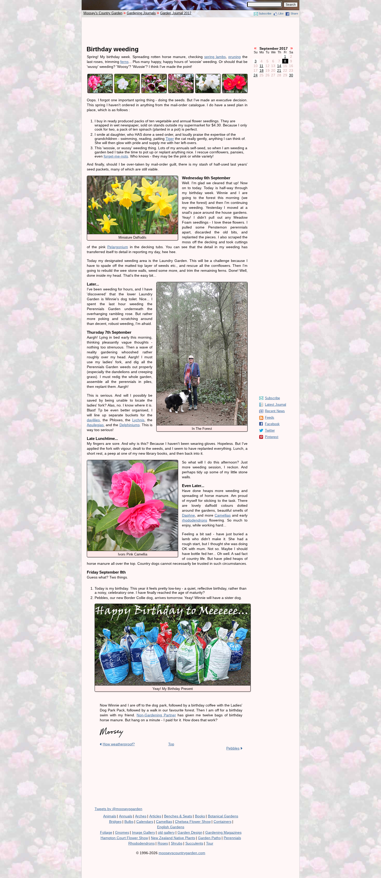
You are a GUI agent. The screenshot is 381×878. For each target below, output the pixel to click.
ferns (124, 62)
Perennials (232, 838)
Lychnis (138, 420)
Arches (140, 816)
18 (261, 70)
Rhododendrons (141, 843)
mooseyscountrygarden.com (182, 853)
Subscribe (265, 13)
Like (281, 13)
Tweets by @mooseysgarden (118, 809)
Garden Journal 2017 (175, 13)
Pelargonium (117, 247)
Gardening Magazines (223, 832)
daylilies (93, 420)
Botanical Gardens (223, 816)
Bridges (115, 821)
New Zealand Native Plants (173, 838)
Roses (163, 843)
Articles (155, 816)
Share (294, 13)
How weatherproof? (119, 744)
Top (171, 744)
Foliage (106, 832)
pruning (234, 57)
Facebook (272, 424)
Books (200, 816)
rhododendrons (194, 520)
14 (279, 66)
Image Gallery (143, 832)
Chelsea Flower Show (193, 821)
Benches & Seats (178, 816)
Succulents (194, 843)
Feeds (269, 417)
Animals (109, 816)
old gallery (166, 832)
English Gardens (170, 827)
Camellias (223, 515)
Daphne (188, 515)
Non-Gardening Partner (156, 715)
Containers (222, 821)
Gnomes (122, 832)
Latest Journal (275, 404)
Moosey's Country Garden (102, 13)
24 (255, 75)
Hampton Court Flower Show (124, 838)
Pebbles (232, 748)
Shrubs (176, 843)
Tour (209, 843)
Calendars (144, 821)
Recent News (275, 411)
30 (291, 75)
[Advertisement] (190, 31)
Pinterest (271, 437)
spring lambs (215, 57)
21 (279, 70)
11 (261, 66)
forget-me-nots (116, 156)
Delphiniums (129, 425)
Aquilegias (95, 425)
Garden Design (190, 832)
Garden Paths (209, 838)
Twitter (270, 430)
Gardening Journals (141, 13)
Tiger (170, 139)
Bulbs (128, 821)
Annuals (125, 816)
